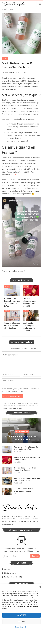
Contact (7, 569)
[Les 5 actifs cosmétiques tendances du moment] (31, 315)
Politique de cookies (20, 627)
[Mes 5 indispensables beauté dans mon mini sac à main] (7, 481)
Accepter (21, 615)
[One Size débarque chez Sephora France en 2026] (31, 290)
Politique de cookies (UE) (13, 577)
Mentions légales (10, 573)
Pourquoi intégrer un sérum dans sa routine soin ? (21, 438)
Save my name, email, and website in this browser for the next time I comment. (21, 390)
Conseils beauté (21, 431)
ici (15, 174)
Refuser (21, 622)
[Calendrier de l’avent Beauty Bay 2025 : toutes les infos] (12, 290)
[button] (39, 587)
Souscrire (35, 556)
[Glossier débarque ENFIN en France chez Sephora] (12, 315)
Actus (5, 58)
